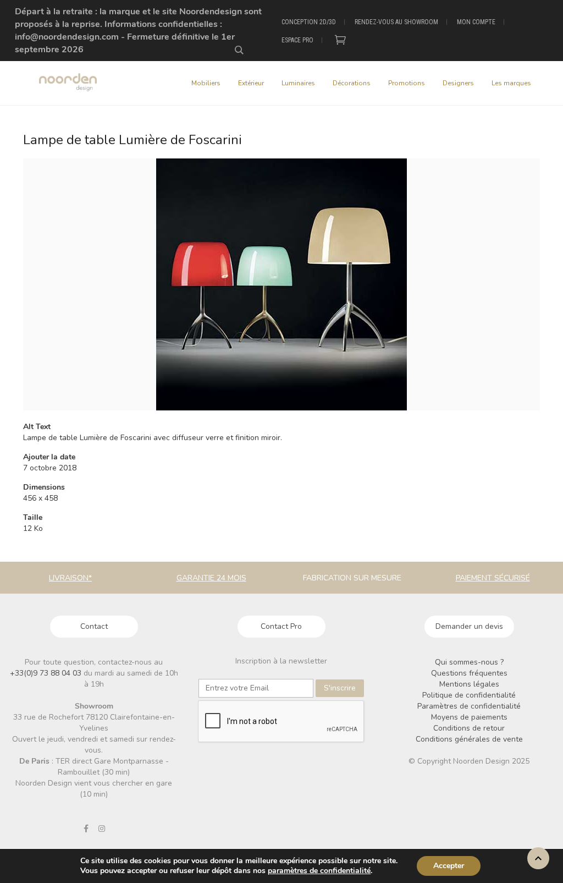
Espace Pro (297, 40)
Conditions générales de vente (469, 739)
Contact (94, 626)
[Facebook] (85, 828)
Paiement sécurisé (493, 578)
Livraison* (70, 578)
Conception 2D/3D (309, 22)
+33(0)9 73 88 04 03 (47, 673)
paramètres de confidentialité (319, 871)
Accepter (448, 865)
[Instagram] (101, 828)
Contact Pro (281, 626)
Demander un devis (469, 626)
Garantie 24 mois (211, 578)
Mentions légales (469, 684)
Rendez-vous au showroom (396, 22)
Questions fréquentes (469, 673)
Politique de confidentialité (469, 695)
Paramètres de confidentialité (469, 706)
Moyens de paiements (469, 717)
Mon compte (476, 22)
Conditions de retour (469, 728)
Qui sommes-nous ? (469, 662)
